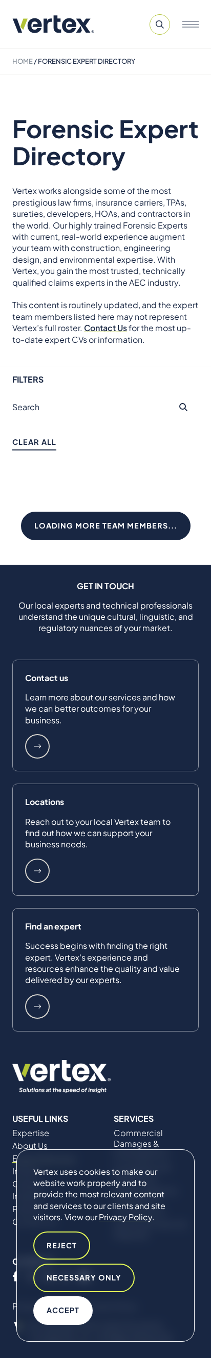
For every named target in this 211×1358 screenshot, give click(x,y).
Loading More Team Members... (105, 525)
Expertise (30, 1133)
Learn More (37, 746)
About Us (30, 1146)
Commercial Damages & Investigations (141, 1144)
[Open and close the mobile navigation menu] (190, 24)
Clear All (34, 441)
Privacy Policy (125, 1217)
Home (22, 61)
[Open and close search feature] (160, 24)
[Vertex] (53, 24)
